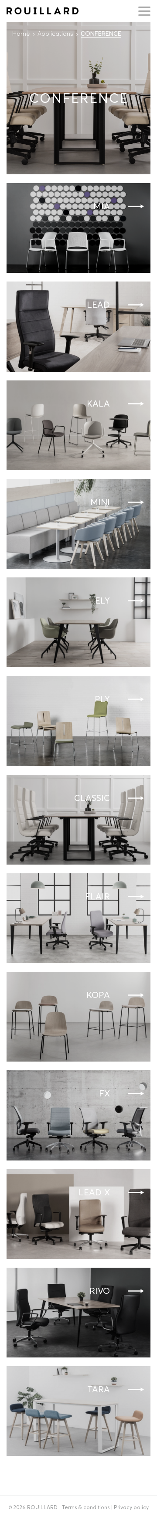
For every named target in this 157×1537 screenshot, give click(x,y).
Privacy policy (131, 1507)
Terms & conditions (85, 1507)
